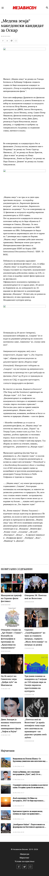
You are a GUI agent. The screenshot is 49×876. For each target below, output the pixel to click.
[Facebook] (19, 867)
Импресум (24, 854)
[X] (24, 867)
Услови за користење (24, 861)
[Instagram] (30, 867)
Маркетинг (24, 858)
